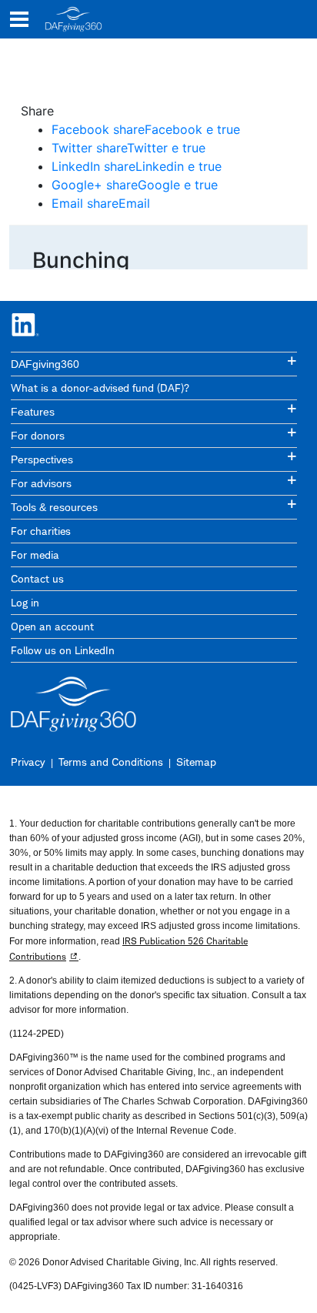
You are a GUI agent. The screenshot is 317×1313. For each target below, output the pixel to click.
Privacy (28, 761)
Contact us (37, 578)
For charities (41, 530)
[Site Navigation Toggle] (19, 19)
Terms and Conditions (110, 761)
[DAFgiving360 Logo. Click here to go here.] (73, 19)
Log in (25, 602)
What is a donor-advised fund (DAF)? (100, 387)
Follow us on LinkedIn (63, 649)
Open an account (52, 626)
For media (35, 554)
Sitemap (196, 761)
